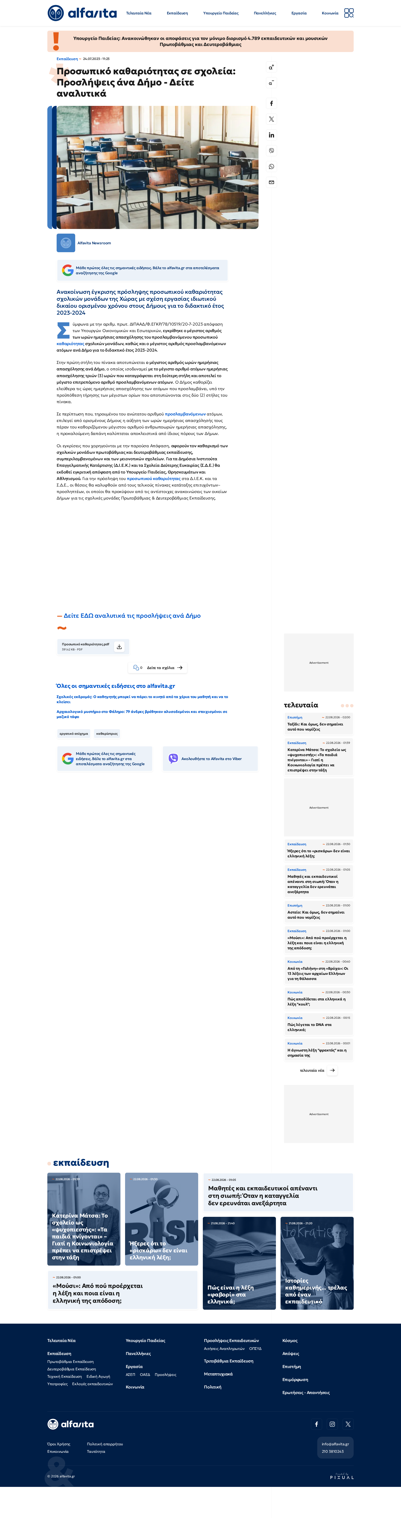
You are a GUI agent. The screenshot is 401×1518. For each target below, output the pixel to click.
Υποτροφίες (57, 1383)
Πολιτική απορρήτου (105, 1444)
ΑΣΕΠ (130, 1374)
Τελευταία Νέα (139, 13)
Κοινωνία (330, 13)
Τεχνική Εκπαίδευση (64, 1376)
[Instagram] (332, 1424)
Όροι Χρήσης (58, 1444)
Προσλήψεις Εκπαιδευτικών (231, 1340)
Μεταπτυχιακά (218, 1374)
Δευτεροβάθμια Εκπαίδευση (71, 1369)
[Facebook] (271, 103)
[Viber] (271, 150)
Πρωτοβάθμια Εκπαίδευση (70, 1361)
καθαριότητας (70, 343)
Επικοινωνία (58, 1451)
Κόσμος (290, 1340)
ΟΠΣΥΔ (255, 1348)
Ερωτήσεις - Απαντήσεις (306, 1392)
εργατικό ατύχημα (74, 733)
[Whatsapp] (271, 166)
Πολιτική (212, 1387)
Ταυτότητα (96, 1451)
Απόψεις (290, 1353)
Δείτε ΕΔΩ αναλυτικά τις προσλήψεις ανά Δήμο (132, 615)
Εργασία (299, 13)
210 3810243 (333, 1451)
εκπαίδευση (81, 1162)
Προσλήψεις (165, 1374)
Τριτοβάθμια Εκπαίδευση (228, 1361)
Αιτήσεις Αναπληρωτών (224, 1348)
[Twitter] (271, 119)
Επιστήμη (291, 1366)
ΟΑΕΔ (145, 1374)
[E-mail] (271, 182)
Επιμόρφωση (295, 1379)
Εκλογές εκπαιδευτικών (92, 1383)
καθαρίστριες (106, 733)
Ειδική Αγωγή (98, 1376)
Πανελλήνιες (265, 13)
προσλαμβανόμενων (185, 414)
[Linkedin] (271, 135)
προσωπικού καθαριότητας (154, 478)
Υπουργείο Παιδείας (221, 13)
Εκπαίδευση (177, 13)
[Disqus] (161, 846)
